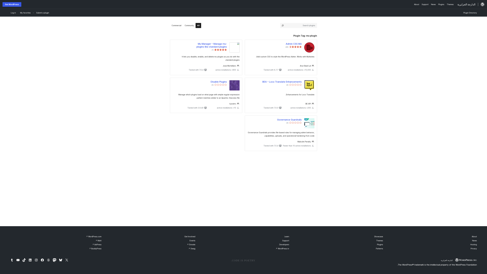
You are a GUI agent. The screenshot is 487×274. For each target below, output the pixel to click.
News (474, 240)
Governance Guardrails (289, 119)
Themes (379, 240)
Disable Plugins (219, 81)
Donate (191, 244)
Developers (284, 244)
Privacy (474, 248)
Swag (191, 248)
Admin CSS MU (294, 43)
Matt (98, 240)
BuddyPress (95, 248)
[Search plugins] (282, 25)
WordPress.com (93, 236)
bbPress (96, 244)
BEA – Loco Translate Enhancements (282, 81)
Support (285, 240)
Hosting (473, 244)
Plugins (380, 244)
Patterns (379, 248)
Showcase (378, 236)
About (474, 236)
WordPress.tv (282, 248)
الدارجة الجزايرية (447, 260)
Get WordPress (12, 4)
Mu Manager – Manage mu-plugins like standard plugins (211, 45)
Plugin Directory (470, 13)
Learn (286, 236)
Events (192, 240)
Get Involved (189, 236)
